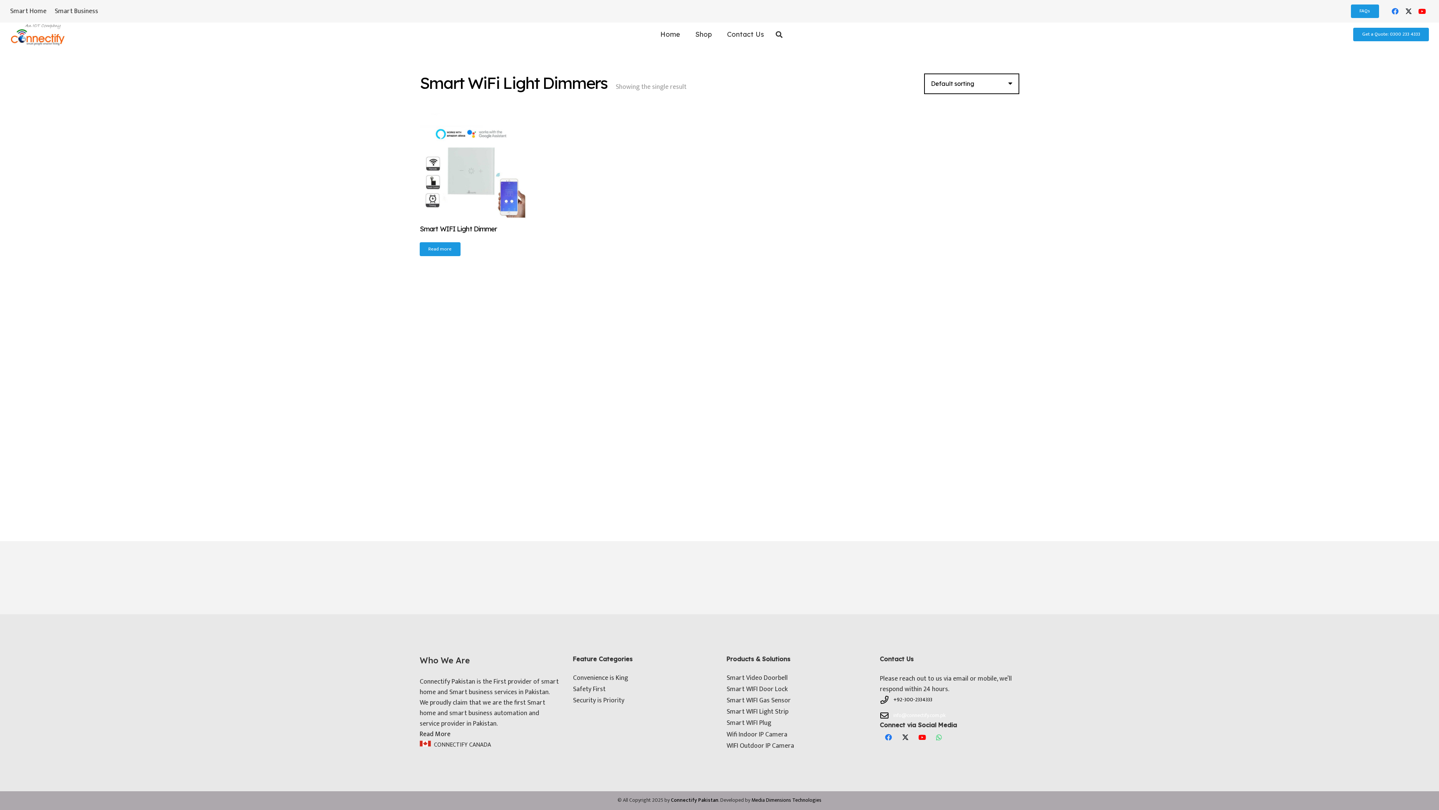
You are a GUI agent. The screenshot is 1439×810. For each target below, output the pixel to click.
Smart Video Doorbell (757, 678)
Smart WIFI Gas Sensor (759, 700)
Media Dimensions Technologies (786, 800)
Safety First (589, 689)
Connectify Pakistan (694, 800)
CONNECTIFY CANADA (462, 745)
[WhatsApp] (938, 737)
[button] (716, 34)
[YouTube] (1422, 11)
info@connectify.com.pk (919, 715)
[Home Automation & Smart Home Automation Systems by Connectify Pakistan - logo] (37, 34)
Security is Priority (598, 700)
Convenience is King (600, 678)
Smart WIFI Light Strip (757, 711)
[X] (1408, 11)
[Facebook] (1395, 11)
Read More (435, 734)
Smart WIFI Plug (749, 723)
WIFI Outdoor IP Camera (760, 746)
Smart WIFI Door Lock (757, 689)
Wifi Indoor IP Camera (757, 734)
